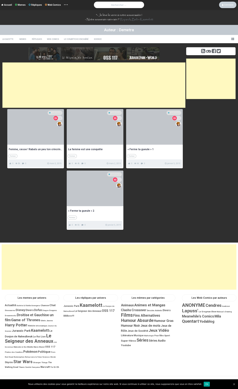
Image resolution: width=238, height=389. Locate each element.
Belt (135, 19)
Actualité (10, 305)
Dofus (38, 310)
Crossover (139, 310)
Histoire (31, 326)
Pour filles (159, 335)
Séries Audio (157, 340)
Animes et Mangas (149, 305)
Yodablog (206, 321)
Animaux (127, 305)
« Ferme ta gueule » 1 (141, 149)
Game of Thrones (25, 320)
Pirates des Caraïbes (14, 352)
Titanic (22, 367)
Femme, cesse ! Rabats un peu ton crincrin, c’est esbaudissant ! (35, 149)
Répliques (36, 5)
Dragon (45, 310)
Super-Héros (128, 340)
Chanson (45, 305)
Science (98, 39)
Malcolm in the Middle (23, 347)
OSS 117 (50, 346)
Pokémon (30, 352)
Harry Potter (16, 325)
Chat (53, 305)
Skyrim (9, 362)
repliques (55, 113)
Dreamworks (10, 315)
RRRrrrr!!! (68, 315)
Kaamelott (146, 19)
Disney (20, 310)
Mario (36, 347)
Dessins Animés (154, 310)
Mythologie (149, 336)
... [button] (66, 4)
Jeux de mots (150, 326)
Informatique (41, 326)
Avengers (35, 305)
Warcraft (45, 367)
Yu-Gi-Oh (54, 367)
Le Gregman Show (207, 311)
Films (127, 315)
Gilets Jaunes (47, 320)
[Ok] (234, 384)
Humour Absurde (137, 320)
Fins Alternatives (146, 315)
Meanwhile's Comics (198, 316)
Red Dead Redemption (14, 357)
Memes (22, 5)
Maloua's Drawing (224, 312)
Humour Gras (164, 321)
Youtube (126, 345)
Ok (206, 384)
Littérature (127, 335)
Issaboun (226, 306)
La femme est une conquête (85, 149)
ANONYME (193, 305)
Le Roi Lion (39, 336)
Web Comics (54, 5)
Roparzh (125, 19)
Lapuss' (190, 310)
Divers (30, 310)
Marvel (42, 347)
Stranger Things (40, 362)
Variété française (32, 367)
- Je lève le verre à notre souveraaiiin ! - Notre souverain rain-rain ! (113, 17)
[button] (232, 39)
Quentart (190, 321)
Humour (13, 156)
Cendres (213, 305)
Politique (44, 352)
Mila (218, 316)
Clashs (126, 310)
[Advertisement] (93, 85)
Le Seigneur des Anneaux (29, 338)
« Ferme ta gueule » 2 (81, 210)
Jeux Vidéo (159, 330)
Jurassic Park (21, 330)
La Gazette (7, 39)
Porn (53, 352)
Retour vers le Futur (33, 357)
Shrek (53, 357)
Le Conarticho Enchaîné (76, 39)
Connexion (228, 5)
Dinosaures (10, 310)
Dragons (53, 310)
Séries (142, 340)
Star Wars (23, 361)
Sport (167, 335)
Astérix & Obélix (24, 305)
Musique (139, 335)
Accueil (8, 5)
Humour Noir (130, 326)
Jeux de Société (137, 330)
